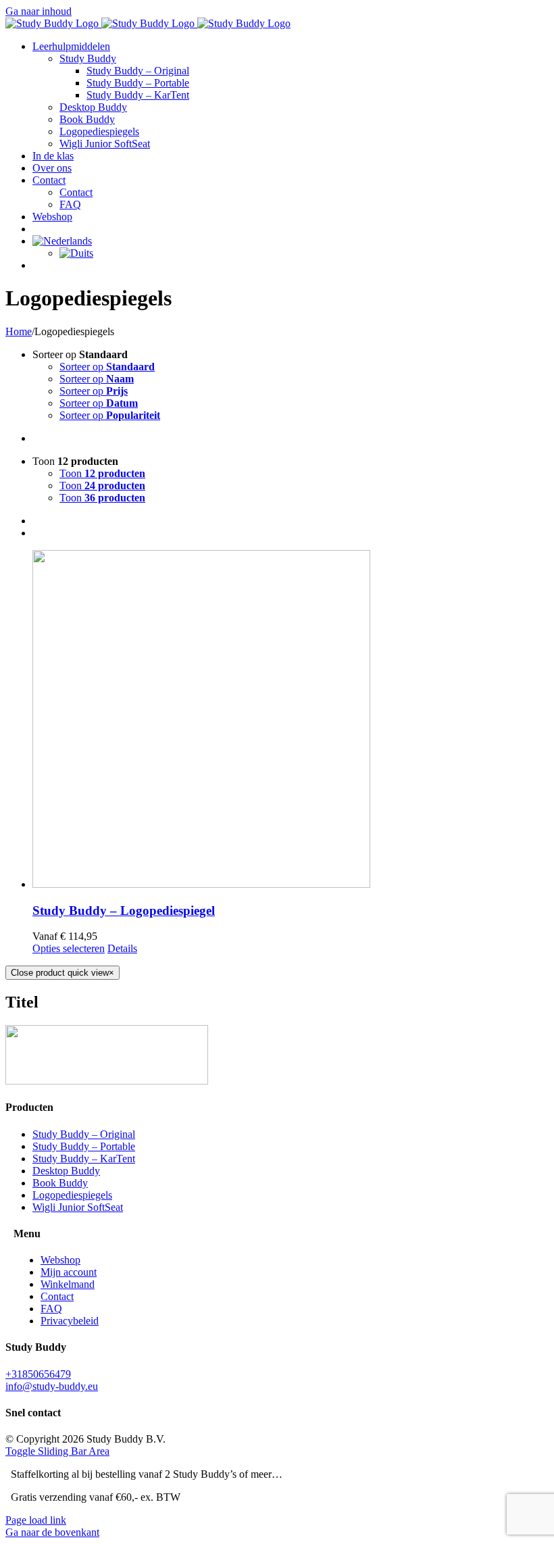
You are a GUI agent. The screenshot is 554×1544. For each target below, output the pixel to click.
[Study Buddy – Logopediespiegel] (290, 720)
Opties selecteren (68, 948)
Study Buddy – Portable (83, 1146)
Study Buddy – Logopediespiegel (123, 910)
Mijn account (69, 1272)
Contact (57, 1296)
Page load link (35, 1520)
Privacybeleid (70, 1320)
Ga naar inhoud (38, 11)
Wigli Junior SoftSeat (77, 1207)
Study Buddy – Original (83, 1134)
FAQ (51, 1308)
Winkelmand (68, 1284)
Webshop (60, 1260)
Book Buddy (60, 1183)
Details (122, 948)
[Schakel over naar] (62, 241)
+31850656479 (38, 1374)
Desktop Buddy (66, 1170)
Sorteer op (107, 366)
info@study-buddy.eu (51, 1386)
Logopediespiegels (72, 1195)
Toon (102, 473)
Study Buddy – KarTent (83, 1158)
